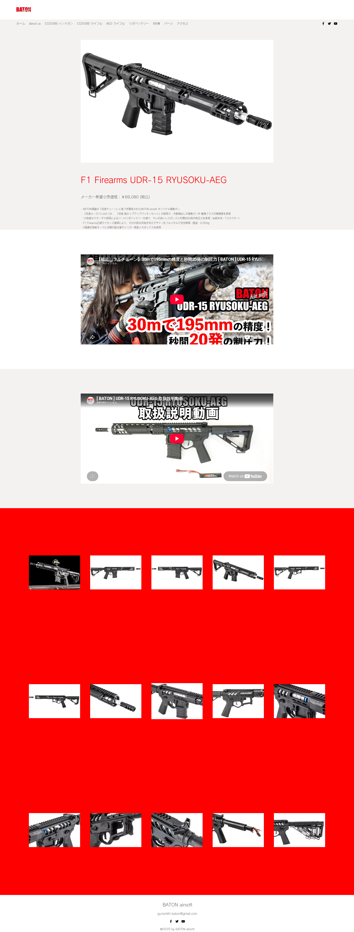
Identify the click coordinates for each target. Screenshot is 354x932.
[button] (59, 23)
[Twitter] (329, 23)
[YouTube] (336, 23)
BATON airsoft (177, 905)
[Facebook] (323, 23)
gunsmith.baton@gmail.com (177, 913)
